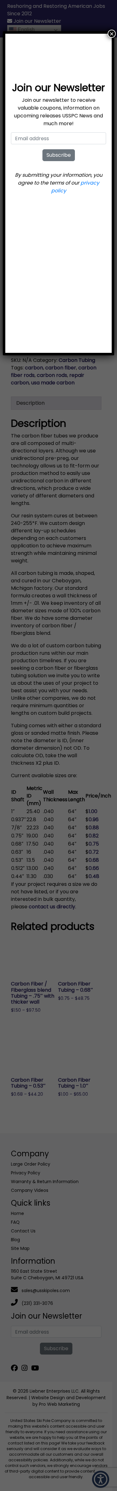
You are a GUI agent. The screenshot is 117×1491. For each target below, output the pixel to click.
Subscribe (58, 155)
